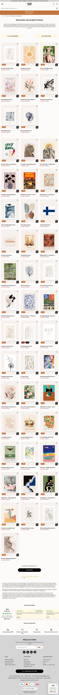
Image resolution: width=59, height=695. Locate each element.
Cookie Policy (28, 676)
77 (35, 576)
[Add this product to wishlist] (17, 44)
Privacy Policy (47, 678)
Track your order (47, 659)
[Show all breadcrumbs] (2, 16)
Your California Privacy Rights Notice (41, 676)
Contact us (45, 661)
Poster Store (32, 691)
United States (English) (29, 688)
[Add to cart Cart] (17, 65)
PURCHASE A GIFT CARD (30, 671)
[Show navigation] (2, 4)
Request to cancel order (49, 664)
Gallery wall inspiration (10, 664)
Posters (7, 16)
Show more (29, 570)
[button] (53, 688)
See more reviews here (29, 623)
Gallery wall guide (9, 659)
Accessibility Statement (29, 664)
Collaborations (27, 663)
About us (26, 659)
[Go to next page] (37, 576)
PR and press (27, 661)
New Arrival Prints (9, 663)
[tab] (53, 4)
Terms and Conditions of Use (16, 676)
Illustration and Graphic (16, 16)
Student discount (28, 666)
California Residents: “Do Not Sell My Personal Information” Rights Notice (25, 678)
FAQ (44, 663)
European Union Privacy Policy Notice (29, 680)
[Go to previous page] (21, 576)
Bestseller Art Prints (9, 661)
